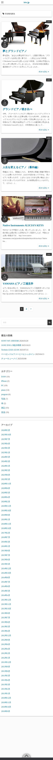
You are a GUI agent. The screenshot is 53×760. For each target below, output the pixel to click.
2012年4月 (5, 649)
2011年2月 (5, 689)
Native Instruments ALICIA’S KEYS (23, 225)
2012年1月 (5, 658)
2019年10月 (6, 510)
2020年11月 (6, 484)
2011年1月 (5, 693)
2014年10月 (6, 573)
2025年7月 (5, 439)
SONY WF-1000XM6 (10, 341)
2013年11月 (6, 604)
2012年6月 (5, 644)
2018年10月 (6, 528)
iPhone (4, 381)
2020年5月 (5, 493)
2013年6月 (5, 622)
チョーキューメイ (9, 359)
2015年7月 (5, 555)
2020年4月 (5, 497)
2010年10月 (6, 707)
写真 (3, 399)
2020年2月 (5, 502)
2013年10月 (6, 609)
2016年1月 (5, 546)
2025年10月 (6, 435)
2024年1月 (5, 466)
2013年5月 (5, 626)
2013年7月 (5, 618)
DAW (49, 196)
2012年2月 (5, 653)
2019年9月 (5, 515)
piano (49, 22)
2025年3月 (5, 448)
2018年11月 (6, 524)
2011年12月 (6, 662)
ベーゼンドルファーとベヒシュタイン (18, 354)
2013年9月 (5, 613)
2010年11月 (6, 702)
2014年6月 (5, 586)
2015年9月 (5, 551)
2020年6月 (5, 488)
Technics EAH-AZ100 (10, 350)
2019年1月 (5, 519)
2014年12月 (6, 568)
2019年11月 (6, 506)
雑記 (3, 408)
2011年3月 (5, 684)
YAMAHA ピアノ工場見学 (18, 283)
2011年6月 (5, 671)
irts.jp (26, 2)
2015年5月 (5, 564)
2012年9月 (5, 640)
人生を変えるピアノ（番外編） (21, 167)
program (4, 394)
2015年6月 (5, 560)
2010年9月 (5, 711)
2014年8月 (5, 577)
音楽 (3, 412)
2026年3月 (5, 430)
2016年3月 (5, 542)
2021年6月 (5, 475)
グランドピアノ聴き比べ (17, 109)
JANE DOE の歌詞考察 (11, 345)
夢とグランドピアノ (15, 51)
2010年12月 (6, 698)
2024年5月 (5, 457)
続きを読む (43, 72)
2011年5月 (5, 676)
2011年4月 (5, 680)
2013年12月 (6, 600)
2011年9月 (5, 667)
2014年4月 (5, 595)
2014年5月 (5, 591)
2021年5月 (5, 479)
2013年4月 (5, 631)
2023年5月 (5, 470)
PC (2, 385)
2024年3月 (5, 461)
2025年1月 (5, 452)
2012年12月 (6, 635)
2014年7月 (5, 582)
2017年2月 (5, 533)
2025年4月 (5, 444)
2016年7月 (5, 537)
